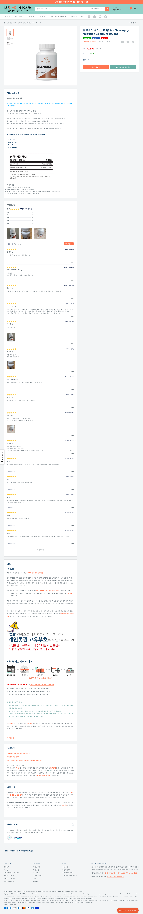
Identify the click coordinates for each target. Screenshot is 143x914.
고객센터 (42, 16)
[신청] (107, 9)
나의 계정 (116, 10)
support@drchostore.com (115, 876)
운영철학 (6, 867)
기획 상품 (36, 870)
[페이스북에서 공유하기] (127, 42)
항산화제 (36, 881)
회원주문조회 (66, 870)
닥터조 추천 (36, 867)
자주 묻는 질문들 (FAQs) (69, 876)
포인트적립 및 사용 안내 (11, 873)
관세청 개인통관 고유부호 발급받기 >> (42, 685)
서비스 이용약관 (9, 881)
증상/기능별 (19, 16)
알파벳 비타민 (37, 876)
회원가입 (65, 867)
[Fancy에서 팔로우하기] (94, 16)
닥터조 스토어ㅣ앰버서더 (58, 16)
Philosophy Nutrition (89, 42)
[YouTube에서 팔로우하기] (100, 16)
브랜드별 (31, 16)
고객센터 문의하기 (68, 873)
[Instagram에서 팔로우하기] (105, 16)
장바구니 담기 (95, 67)
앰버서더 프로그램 (9, 876)
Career (80, 891)
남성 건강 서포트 (11, 23)
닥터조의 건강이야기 (77, 16)
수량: (84, 60)
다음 (136, 23)
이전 (130, 23)
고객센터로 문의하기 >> (14, 757)
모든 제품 (7, 16)
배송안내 (6, 870)
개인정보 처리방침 (9, 878)
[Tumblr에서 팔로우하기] (89, 16)
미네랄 (35, 878)
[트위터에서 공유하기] (133, 42)
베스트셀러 (36, 873)
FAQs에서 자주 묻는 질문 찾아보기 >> (18, 753)
